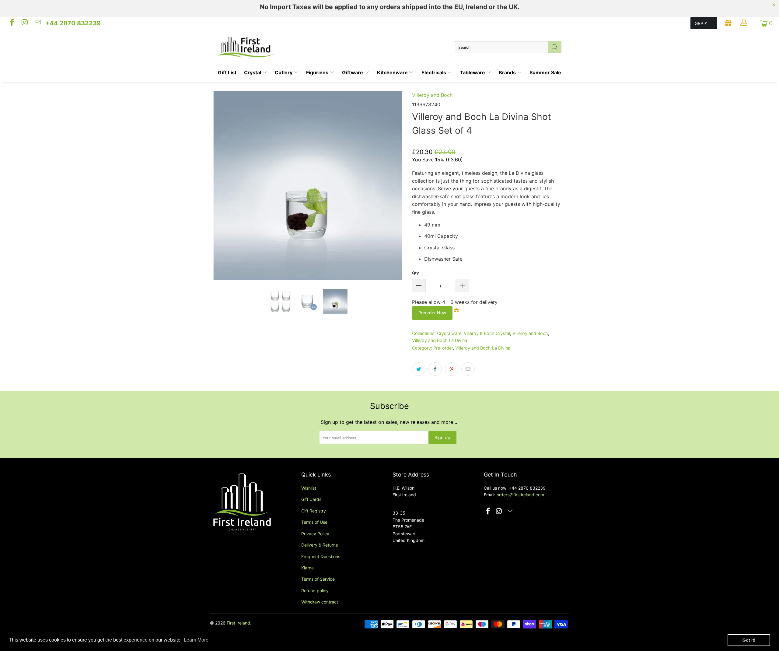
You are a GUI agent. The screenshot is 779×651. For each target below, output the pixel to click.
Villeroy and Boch (432, 95)
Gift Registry (313, 510)
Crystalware (449, 333)
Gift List (227, 72)
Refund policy (315, 590)
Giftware (353, 72)
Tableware (473, 72)
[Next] (395, 185)
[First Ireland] (336, 47)
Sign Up (442, 437)
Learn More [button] (196, 639)
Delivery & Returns (319, 544)
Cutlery (284, 72)
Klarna (307, 567)
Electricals (434, 72)
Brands (508, 72)
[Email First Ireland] (37, 23)
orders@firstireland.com (520, 494)
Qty (415, 272)
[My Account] (744, 23)
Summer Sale (545, 72)
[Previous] (220, 185)
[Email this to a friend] (468, 369)
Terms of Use (314, 522)
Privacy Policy (315, 533)
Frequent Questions (320, 556)
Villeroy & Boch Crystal (487, 333)
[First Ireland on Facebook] (12, 23)
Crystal (253, 72)
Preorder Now (432, 312)
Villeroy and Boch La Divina (439, 340)
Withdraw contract (319, 601)
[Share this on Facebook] (435, 369)
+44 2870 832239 (73, 23)
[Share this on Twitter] (418, 369)
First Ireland (238, 622)
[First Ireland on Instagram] (24, 23)
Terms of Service (318, 579)
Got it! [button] (749, 640)
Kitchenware (393, 72)
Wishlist (308, 488)
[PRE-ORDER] (308, 185)
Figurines (318, 72)
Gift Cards (311, 499)
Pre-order (443, 347)
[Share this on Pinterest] (451, 369)
